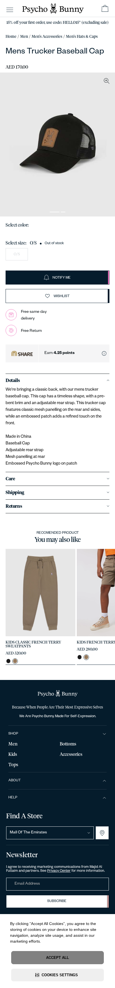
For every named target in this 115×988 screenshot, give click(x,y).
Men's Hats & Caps (82, 37)
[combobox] (50, 833)
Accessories (71, 754)
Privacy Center (59, 871)
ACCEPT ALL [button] (57, 958)
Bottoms (68, 744)
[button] (57, 975)
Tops (13, 765)
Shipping (15, 492)
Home (11, 37)
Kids (12, 754)
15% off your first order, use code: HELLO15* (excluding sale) (57, 23)
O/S (17, 254)
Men (24, 37)
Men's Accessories (47, 37)
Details (13, 380)
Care (10, 479)
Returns (14, 506)
